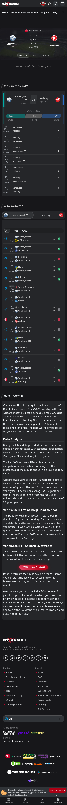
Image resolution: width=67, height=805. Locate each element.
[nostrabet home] (14, 640)
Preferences (57, 795)
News (41, 672)
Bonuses (10, 672)
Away (24, 230)
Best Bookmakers (15, 677)
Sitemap (42, 704)
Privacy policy (45, 699)
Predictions (9, 802)
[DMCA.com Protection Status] (16, 763)
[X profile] (12, 658)
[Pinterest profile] (19, 658)
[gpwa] (29, 756)
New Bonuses (58, 802)
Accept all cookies (57, 790)
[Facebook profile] (5, 658)
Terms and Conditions (49, 695)
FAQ (40, 677)
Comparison (12, 686)
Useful (42, 802)
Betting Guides (14, 704)
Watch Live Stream (33, 567)
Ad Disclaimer (45, 709)
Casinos (10, 681)
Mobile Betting (14, 695)
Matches (25, 802)
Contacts (42, 681)
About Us (43, 686)
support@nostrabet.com (16, 741)
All (6, 230)
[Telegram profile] (38, 658)
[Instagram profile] (25, 658)
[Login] (55, 4)
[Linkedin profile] (32, 658)
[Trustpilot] (16, 756)
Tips (8, 690)
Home (15, 230)
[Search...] (49, 3)
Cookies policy (21, 795)
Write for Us (44, 690)
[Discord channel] (45, 658)
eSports (10, 699)
